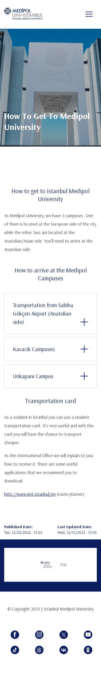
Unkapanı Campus (33, 376)
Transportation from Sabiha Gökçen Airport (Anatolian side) (43, 313)
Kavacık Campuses (34, 348)
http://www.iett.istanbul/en (30, 494)
